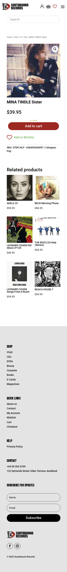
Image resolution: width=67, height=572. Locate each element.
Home (9, 37)
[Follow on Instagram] (17, 546)
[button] (55, 49)
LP (21, 37)
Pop (25, 37)
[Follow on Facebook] (10, 546)
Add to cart (33, 126)
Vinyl (16, 37)
